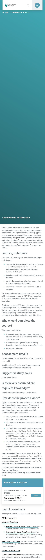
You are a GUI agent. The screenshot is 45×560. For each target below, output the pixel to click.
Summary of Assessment (11, 550)
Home (6, 12)
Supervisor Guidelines (10, 522)
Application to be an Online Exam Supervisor (22, 526)
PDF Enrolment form (9, 518)
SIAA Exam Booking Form (11, 541)
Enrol (36, 495)
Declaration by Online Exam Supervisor (20, 532)
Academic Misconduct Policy (12, 555)
